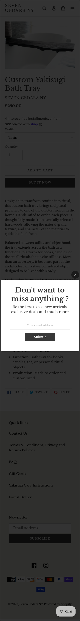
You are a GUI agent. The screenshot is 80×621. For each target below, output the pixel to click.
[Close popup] (75, 275)
